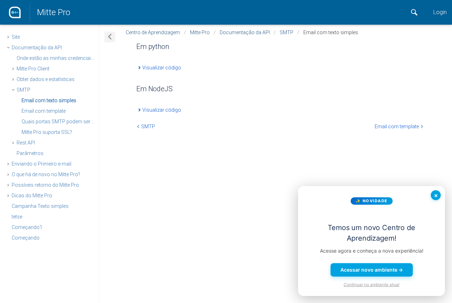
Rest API (26, 143)
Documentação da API (37, 47)
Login (440, 12)
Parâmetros (30, 153)
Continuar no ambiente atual (371, 284)
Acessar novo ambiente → (371, 270)
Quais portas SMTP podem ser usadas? (64, 121)
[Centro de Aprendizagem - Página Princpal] (14, 12)
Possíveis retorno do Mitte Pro (45, 185)
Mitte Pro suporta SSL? (47, 132)
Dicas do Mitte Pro (32, 195)
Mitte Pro (53, 12)
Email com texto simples (49, 100)
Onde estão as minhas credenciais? (56, 58)
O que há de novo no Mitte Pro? (46, 174)
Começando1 (27, 227)
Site (16, 37)
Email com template (44, 111)
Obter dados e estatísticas (46, 79)
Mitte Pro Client (33, 69)
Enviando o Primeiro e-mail (41, 164)
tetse (17, 216)
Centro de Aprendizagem (153, 32)
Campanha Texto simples (40, 206)
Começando (26, 238)
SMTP (23, 90)
